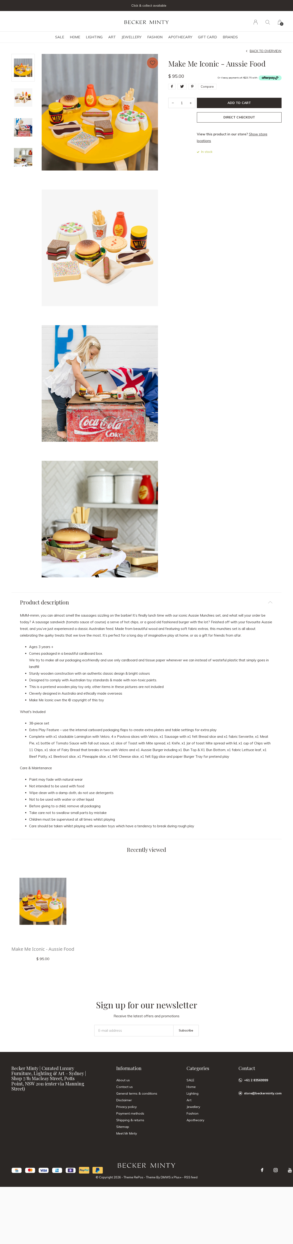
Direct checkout (239, 117)
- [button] (172, 103)
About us (123, 1080)
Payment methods (130, 1113)
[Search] (268, 22)
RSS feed (191, 1177)
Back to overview (266, 51)
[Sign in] (256, 22)
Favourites (152, 62)
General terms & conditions (136, 1093)
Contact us (124, 1087)
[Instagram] (276, 1170)
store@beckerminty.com (263, 1093)
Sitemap (122, 1127)
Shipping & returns (130, 1120)
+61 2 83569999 (256, 1080)
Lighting (94, 37)
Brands (230, 37)
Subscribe (186, 1030)
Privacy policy (126, 1107)
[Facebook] (262, 1170)
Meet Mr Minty (126, 1133)
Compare (207, 86)
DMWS (166, 1177)
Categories (198, 1068)
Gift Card (207, 37)
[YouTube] (290, 1170)
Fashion (155, 37)
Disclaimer (124, 1100)
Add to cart (239, 103)
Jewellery (131, 37)
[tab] (146, 602)
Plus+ (178, 1177)
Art (112, 37)
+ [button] (190, 103)
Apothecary (180, 37)
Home (75, 37)
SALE (59, 37)
